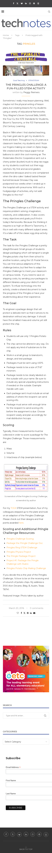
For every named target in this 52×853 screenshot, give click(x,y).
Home (6, 35)
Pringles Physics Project (18, 552)
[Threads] (38, 3)
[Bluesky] (22, 3)
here (21, 522)
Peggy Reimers (31, 92)
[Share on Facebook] (21, 613)
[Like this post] (18, 613)
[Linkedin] (26, 3)
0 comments (36, 608)
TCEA (13, 508)
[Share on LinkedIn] (31, 613)
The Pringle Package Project (21, 556)
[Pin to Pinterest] (28, 613)
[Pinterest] (34, 3)
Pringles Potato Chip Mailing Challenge (26, 568)
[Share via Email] (34, 613)
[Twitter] (17, 3)
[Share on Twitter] (24, 613)
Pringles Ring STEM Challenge (21, 547)
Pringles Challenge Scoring (20, 538)
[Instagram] (30, 3)
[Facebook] (13, 3)
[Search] (49, 11)
